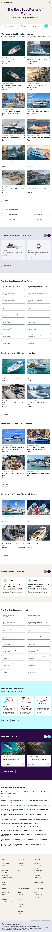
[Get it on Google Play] (16, 720)
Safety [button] (19, 870)
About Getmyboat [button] (5, 863)
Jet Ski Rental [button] (37, 865)
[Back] (45, 235)
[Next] (49, 235)
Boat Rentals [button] (37, 863)
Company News (5, 892)
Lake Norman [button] (21, 908)
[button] (17, 36)
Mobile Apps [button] (21, 868)
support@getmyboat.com (40, 897)
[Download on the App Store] (5, 720)
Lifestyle (3, 894)
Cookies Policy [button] (5, 875)
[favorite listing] (24, 57)
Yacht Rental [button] (37, 875)
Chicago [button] (20, 906)
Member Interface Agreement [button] (8, 879)
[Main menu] (49, 2)
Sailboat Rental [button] (37, 877)
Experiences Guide (6, 897)
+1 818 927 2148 (38, 894)
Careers (3, 865)
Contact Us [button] (4, 884)
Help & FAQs (37, 892)
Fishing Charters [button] (38, 868)
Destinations (4, 899)
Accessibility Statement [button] (7, 877)
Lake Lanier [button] (20, 894)
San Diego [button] (20, 899)
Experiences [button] (37, 859)
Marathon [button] (20, 916)
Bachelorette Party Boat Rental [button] (41, 879)
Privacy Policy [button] (26, 929)
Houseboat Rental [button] (38, 870)
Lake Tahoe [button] (20, 897)
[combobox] (11, 26)
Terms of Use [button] (5, 870)
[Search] (46, 26)
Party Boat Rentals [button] (38, 882)
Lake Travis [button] (20, 901)
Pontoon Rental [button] (37, 872)
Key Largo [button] (20, 911)
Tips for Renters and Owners (8, 901)
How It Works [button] (21, 863)
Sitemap (3, 882)
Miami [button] (19, 892)
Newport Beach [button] (21, 904)
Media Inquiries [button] (5, 868)
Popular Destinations (23, 888)
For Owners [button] (20, 865)
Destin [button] (19, 913)
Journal (4, 888)
